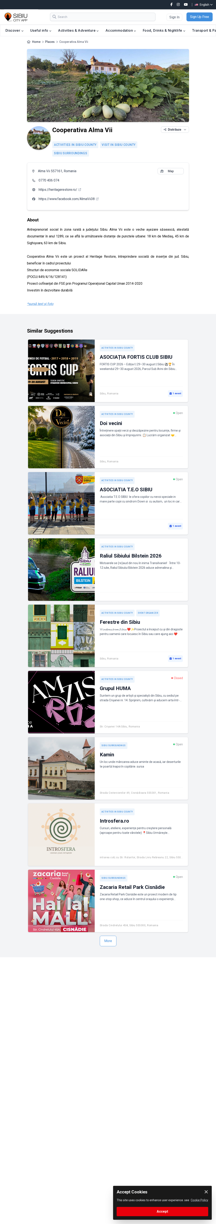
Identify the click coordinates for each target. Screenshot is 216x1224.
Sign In (174, 17)
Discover (13, 30)
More (108, 941)
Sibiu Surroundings (70, 153)
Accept (162, 1211)
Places (50, 41)
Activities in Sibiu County (75, 144)
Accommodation (119, 30)
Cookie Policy (199, 1200)
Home (36, 41)
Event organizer (148, 613)
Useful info (39, 30)
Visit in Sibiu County (119, 144)
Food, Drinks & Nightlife (163, 30)
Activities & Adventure (77, 30)
